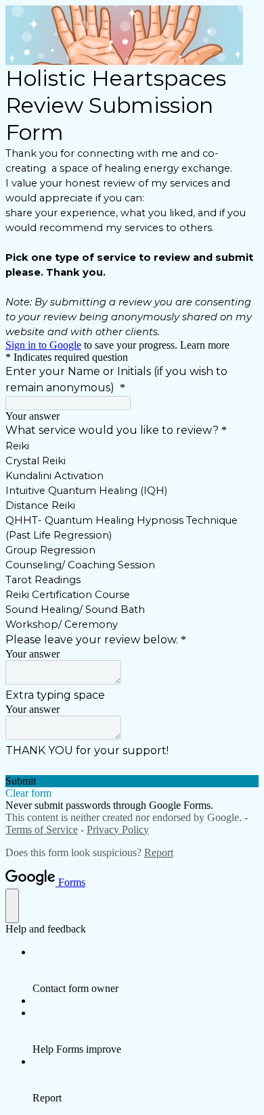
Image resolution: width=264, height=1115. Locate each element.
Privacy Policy (118, 829)
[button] (132, 781)
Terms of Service (41, 829)
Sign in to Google (43, 345)
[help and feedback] (12, 906)
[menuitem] (145, 970)
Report (158, 852)
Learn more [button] (204, 345)
